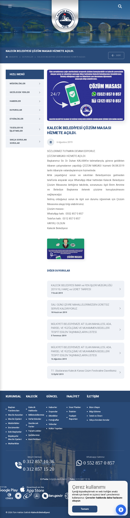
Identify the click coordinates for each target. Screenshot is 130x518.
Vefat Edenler (34, 419)
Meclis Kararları (15, 415)
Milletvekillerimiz (35, 415)
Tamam (85, 509)
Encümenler (13, 427)
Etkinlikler (16, 119)
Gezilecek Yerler (20, 92)
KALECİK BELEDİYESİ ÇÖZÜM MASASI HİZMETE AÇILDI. (61, 57)
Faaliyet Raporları (73, 417)
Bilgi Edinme (95, 411)
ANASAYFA (13, 57)
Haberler (15, 101)
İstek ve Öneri (95, 416)
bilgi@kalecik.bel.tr (53, 479)
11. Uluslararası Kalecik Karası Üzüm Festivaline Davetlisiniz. (84, 372)
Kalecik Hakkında (32, 409)
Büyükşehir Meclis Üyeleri (15, 438)
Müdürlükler (17, 83)
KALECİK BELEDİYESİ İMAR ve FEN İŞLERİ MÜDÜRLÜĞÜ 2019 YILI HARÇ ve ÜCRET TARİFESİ (81, 289)
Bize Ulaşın (94, 407)
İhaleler (72, 411)
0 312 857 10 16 (80, 479)
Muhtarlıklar (13, 443)
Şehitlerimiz (34, 435)
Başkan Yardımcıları (13, 409)
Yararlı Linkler (34, 431)
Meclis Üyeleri (15, 419)
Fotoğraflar (54, 420)
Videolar (53, 424)
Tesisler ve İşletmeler (16, 129)
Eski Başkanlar (15, 432)
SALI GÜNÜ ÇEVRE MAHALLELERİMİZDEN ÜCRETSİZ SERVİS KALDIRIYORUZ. (80, 308)
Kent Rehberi (34, 439)
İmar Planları (75, 407)
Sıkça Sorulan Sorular (18, 141)
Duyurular (27, 57)
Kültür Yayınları (55, 428)
